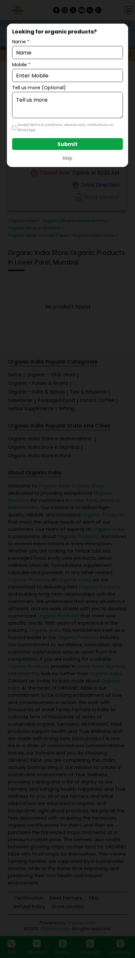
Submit (67, 144)
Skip (67, 158)
